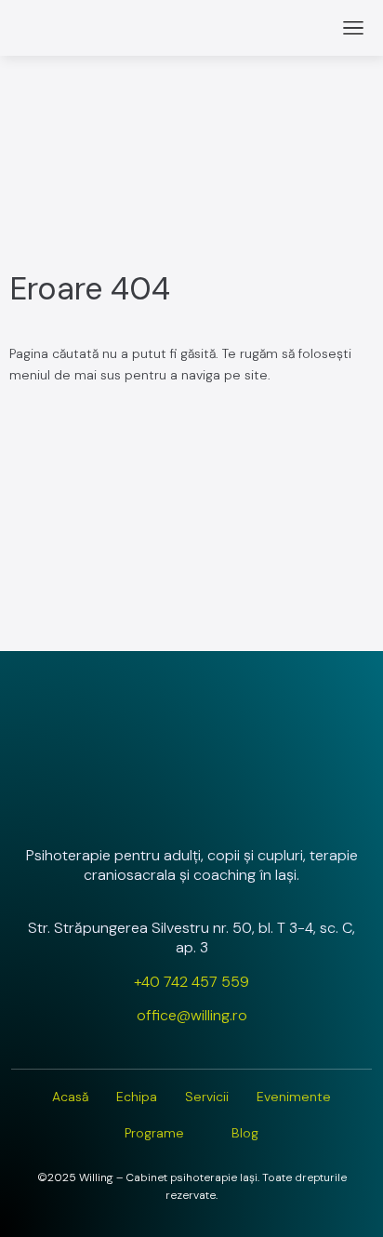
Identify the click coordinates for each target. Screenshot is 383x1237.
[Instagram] (142, 805)
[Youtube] (240, 805)
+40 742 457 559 (191, 981)
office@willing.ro (192, 1015)
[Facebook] (191, 805)
